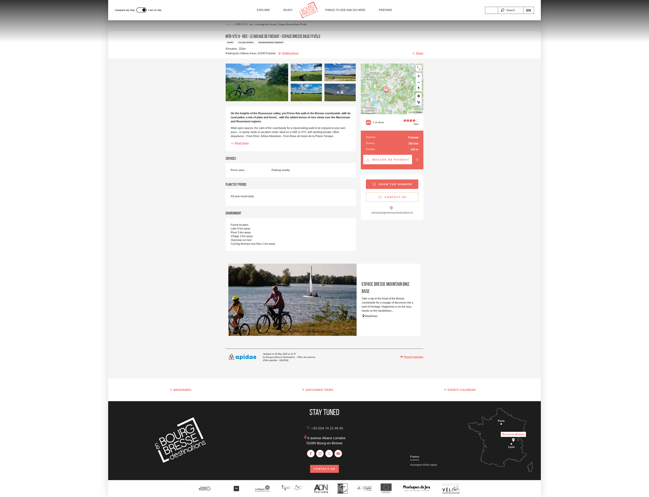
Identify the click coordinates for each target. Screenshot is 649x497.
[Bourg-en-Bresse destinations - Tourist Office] (180, 461)
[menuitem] (263, 10)
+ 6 (340, 92)
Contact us (324, 468)
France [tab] (414, 456)
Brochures (182, 390)
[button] (511, 8)
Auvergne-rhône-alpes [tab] (423, 464)
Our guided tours (319, 390)
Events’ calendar (462, 390)
